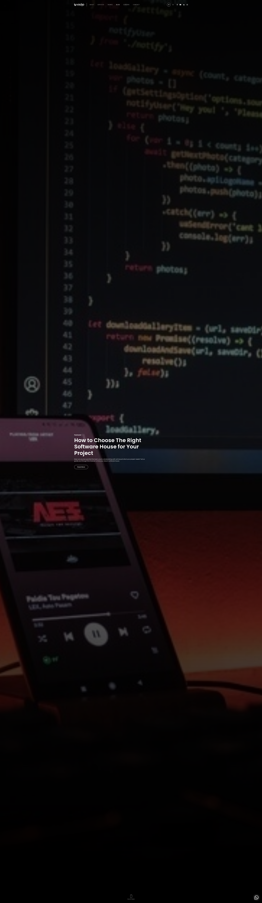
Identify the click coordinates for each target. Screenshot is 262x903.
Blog (118, 5)
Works (110, 5)
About (92, 5)
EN (168, 5)
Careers (126, 5)
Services (101, 5)
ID (173, 5)
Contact (136, 5)
